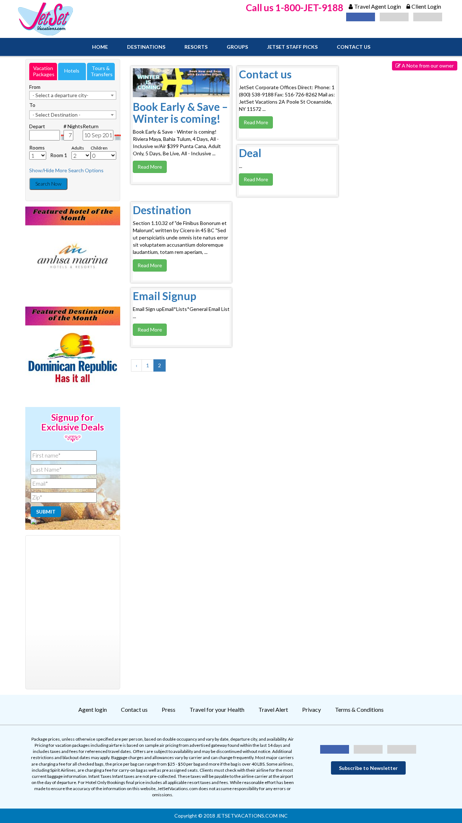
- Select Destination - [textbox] (56, 115)
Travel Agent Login (377, 6)
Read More (150, 167)
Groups (237, 47)
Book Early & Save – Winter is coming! (180, 112)
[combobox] (72, 95)
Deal (250, 152)
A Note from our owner (427, 65)
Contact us (353, 47)
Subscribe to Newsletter (368, 768)
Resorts (196, 47)
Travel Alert (273, 709)
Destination (162, 209)
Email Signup (164, 295)
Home (100, 47)
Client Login (426, 6)
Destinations (146, 47)
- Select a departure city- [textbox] (60, 95)
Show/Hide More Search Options (66, 170)
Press (168, 709)
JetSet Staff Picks (292, 47)
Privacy (311, 709)
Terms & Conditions (359, 709)
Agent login (92, 709)
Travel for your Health (216, 709)
